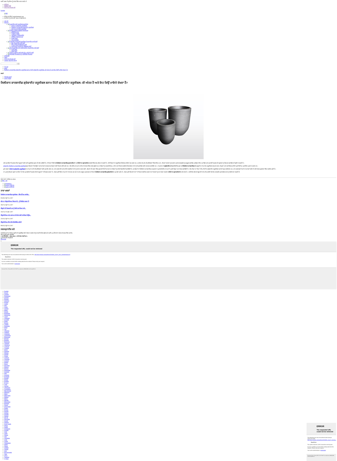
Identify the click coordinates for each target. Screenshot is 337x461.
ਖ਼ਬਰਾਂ (5, 68)
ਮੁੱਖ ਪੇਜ (6, 67)
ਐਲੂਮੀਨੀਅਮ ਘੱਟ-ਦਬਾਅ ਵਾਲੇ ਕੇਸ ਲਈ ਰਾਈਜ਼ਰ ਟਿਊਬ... (16, 215)
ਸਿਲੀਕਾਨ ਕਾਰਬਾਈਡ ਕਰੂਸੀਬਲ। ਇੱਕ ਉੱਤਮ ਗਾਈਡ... (15, 194)
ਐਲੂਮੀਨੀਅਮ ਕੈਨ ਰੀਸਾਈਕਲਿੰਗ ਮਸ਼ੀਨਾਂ (11, 222)
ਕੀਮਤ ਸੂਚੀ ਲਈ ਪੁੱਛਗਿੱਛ (7, 234)
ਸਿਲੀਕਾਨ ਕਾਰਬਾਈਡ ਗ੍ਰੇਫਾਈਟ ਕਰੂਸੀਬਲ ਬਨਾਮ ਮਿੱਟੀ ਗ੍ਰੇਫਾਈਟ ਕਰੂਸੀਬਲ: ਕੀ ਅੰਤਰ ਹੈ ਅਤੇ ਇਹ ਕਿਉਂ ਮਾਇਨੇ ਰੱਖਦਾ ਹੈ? (36, 70)
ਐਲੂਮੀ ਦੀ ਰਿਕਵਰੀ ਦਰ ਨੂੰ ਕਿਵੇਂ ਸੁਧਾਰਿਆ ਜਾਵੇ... (13, 208)
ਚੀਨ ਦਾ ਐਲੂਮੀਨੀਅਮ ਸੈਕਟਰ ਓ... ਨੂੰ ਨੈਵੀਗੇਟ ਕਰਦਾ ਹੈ (15, 201)
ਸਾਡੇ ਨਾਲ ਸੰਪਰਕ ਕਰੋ (9, 7)
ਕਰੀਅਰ (6, 4)
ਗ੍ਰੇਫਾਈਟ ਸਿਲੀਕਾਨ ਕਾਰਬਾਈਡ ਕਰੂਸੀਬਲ (14, 166)
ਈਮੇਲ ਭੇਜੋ (3, 239)
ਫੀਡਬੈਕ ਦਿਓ (7, 6)
